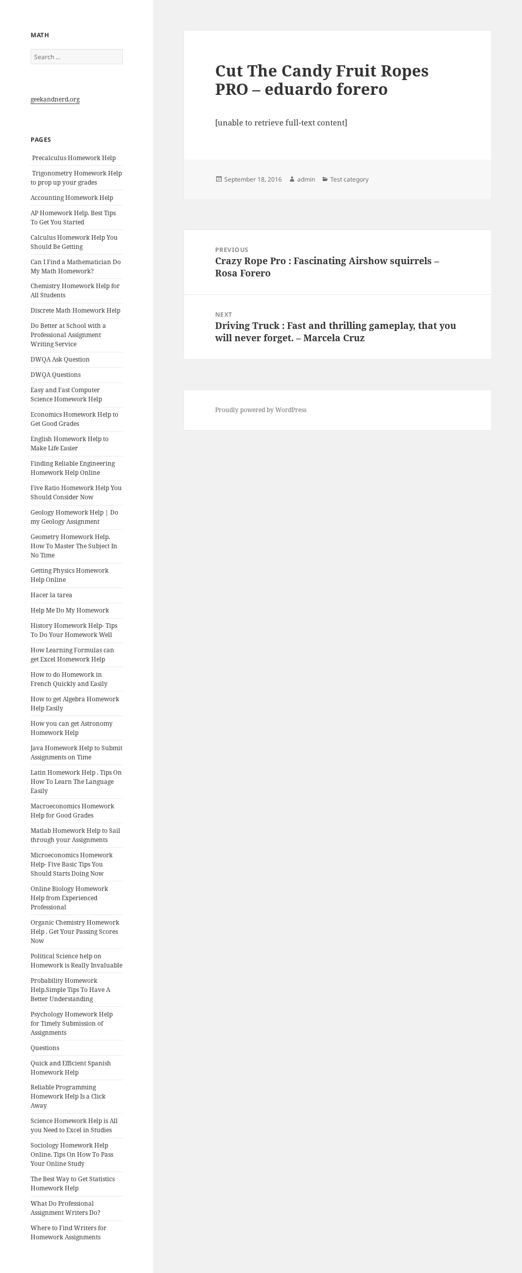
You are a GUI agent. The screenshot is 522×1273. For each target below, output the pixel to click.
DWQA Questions (56, 374)
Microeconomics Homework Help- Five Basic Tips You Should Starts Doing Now (72, 864)
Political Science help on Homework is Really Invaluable (76, 961)
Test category (349, 179)
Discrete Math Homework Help (75, 310)
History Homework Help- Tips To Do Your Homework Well (74, 630)
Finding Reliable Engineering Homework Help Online (73, 468)
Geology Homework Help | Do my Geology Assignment (74, 517)
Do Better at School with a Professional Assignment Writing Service (68, 334)
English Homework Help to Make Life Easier (70, 443)
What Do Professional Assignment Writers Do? (65, 1208)
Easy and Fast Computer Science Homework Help (66, 394)
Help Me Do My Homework (70, 610)
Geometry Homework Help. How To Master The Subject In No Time (74, 545)
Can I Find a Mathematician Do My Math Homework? (76, 266)
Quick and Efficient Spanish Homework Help (71, 1068)
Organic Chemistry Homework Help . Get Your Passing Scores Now (75, 931)
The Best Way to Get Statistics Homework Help (73, 1183)
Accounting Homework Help (72, 197)
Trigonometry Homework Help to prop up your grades (76, 178)
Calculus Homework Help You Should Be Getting (74, 242)
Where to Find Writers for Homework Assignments (69, 1232)
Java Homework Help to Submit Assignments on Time (76, 752)
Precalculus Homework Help (73, 158)
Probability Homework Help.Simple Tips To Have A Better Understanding (70, 989)
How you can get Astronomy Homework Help (72, 728)
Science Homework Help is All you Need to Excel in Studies (74, 1125)
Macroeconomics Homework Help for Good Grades (72, 811)
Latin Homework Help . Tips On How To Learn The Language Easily (76, 781)
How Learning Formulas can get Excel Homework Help (72, 655)
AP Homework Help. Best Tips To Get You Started (73, 217)
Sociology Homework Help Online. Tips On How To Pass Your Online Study (72, 1154)
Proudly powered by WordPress (260, 409)
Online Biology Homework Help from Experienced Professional (69, 897)
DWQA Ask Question (60, 359)
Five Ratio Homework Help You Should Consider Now (76, 492)
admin (306, 179)
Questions (45, 1047)
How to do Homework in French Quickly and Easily (69, 679)
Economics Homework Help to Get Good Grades (74, 419)
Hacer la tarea (51, 595)
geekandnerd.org (55, 99)
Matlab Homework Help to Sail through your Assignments (75, 835)
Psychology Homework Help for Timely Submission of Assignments (72, 1023)
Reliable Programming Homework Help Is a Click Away (68, 1096)
